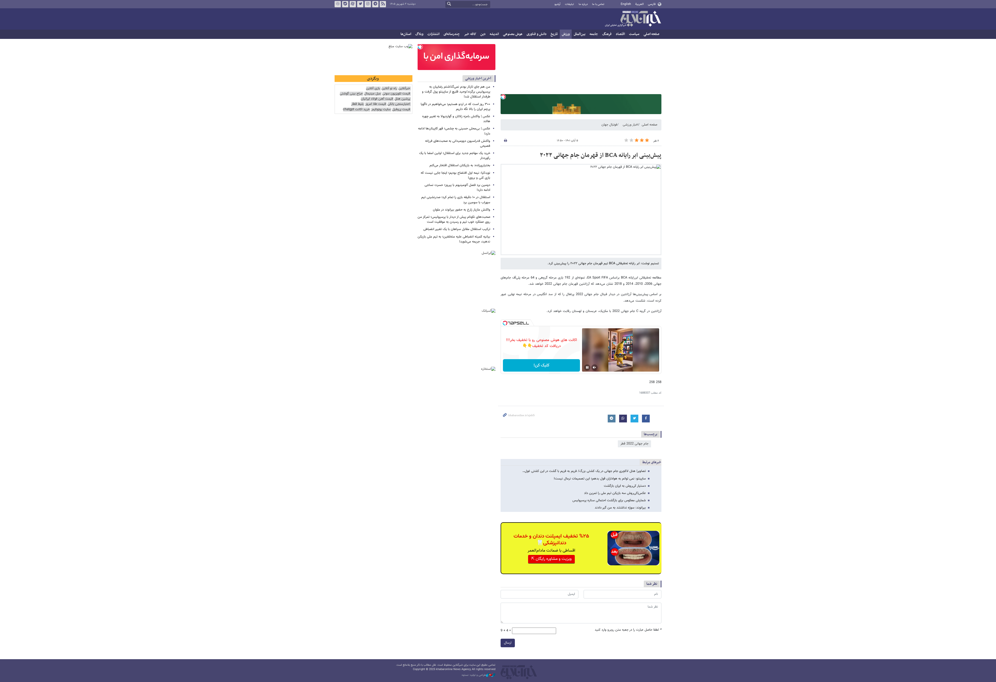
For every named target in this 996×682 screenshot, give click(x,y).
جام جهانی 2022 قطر (634, 443)
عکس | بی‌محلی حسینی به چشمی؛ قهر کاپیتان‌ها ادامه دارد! (454, 131)
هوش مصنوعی (512, 34)
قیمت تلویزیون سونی (396, 93)
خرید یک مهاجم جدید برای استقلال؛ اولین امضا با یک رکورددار (454, 156)
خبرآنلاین (632, 19)
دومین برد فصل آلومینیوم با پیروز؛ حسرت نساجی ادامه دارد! (457, 188)
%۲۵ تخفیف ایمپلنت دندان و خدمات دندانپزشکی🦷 (551, 539)
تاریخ (554, 34)
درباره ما (583, 4)
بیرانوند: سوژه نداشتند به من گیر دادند (620, 507)
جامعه (594, 34)
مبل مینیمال (372, 93)
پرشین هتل (402, 98)
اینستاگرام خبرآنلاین (368, 4)
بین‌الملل (579, 34)
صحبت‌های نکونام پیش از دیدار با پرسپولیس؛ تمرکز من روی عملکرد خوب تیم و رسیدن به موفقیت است (454, 219)
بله (345, 4)
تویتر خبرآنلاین (360, 4)
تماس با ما (598, 4)
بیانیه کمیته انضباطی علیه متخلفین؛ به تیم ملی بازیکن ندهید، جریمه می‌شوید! (454, 239)
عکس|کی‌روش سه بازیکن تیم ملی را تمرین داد (615, 493)
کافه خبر (470, 34)
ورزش (566, 34)
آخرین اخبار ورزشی (478, 78)
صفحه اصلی (651, 34)
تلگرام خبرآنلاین (375, 4)
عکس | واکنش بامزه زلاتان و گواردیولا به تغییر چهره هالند (456, 119)
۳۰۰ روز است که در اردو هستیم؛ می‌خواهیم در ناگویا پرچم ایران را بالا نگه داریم (455, 107)
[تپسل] (503, 96)
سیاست (634, 34)
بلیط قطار (357, 104)
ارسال (507, 642)
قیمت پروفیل (401, 109)
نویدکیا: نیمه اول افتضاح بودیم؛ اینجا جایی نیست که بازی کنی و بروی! (455, 175)
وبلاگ (419, 34)
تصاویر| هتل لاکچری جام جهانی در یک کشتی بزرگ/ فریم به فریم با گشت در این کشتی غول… (584, 471)
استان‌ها (405, 34)
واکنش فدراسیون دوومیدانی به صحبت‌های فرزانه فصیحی (457, 143)
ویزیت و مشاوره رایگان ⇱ (551, 559)
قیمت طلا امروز (375, 104)
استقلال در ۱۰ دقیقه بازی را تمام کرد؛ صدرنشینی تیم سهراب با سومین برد (455, 200)
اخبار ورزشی (630, 124)
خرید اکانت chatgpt (356, 109)
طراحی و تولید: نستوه (474, 675)
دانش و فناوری (537, 34)
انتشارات (433, 34)
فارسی (651, 4)
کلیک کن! (541, 365)
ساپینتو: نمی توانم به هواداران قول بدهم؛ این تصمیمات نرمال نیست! (600, 478)
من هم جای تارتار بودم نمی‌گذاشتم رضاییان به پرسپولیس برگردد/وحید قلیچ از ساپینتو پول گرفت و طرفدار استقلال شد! (456, 91)
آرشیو (558, 4)
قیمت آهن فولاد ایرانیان (377, 98)
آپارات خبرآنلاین (353, 4)
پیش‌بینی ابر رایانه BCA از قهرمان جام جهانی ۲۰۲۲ (600, 155)
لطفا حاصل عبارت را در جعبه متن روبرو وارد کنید (628, 630)
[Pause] (587, 367)
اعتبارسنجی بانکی (399, 104)
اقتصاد (620, 34)
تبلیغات (569, 4)
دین (483, 34)
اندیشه (494, 34)
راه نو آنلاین (389, 88)
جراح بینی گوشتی (351, 93)
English (626, 4)
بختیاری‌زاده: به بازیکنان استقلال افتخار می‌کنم (460, 165)
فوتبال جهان (609, 124)
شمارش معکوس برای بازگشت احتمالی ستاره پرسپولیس (609, 500)
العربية (639, 4)
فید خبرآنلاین (383, 4)
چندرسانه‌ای (452, 34)
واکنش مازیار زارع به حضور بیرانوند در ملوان (461, 209)
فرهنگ (607, 34)
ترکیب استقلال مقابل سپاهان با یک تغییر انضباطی (456, 229)
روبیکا (338, 4)
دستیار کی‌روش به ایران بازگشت (625, 486)
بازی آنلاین (373, 88)
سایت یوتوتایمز (381, 109)
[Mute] (594, 367)
